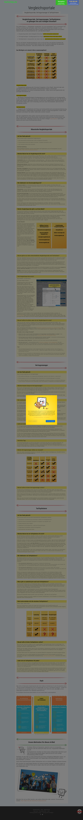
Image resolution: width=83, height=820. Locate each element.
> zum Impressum (46, 417)
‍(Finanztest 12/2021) (61, 4)
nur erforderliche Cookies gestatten (47, 415)
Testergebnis (61, 1)
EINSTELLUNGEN (32, 421)
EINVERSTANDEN (50, 421)
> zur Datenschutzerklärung (38, 417)
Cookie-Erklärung (44, 411)
